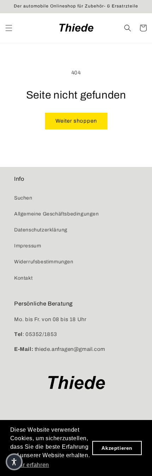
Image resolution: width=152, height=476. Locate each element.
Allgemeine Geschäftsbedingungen (56, 214)
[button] (9, 28)
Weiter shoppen (76, 121)
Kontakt (23, 278)
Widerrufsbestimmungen (44, 261)
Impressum (27, 245)
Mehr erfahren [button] (30, 465)
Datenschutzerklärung (41, 230)
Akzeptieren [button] (117, 448)
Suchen (23, 198)
